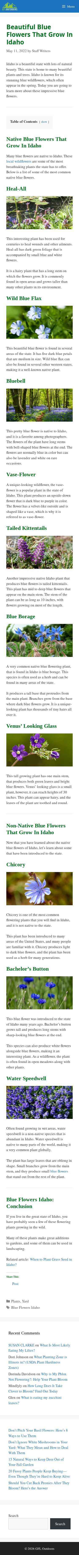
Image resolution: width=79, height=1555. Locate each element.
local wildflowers (18, 161)
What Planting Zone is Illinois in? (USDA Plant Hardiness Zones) (37, 1362)
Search (13, 1515)
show (44, 122)
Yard (25, 1301)
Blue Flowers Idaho (25, 1307)
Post (15, 1283)
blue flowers (59, 1171)
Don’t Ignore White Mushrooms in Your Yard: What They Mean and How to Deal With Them (38, 1447)
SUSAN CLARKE (21, 1345)
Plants (15, 1301)
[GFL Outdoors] (11, 6)
